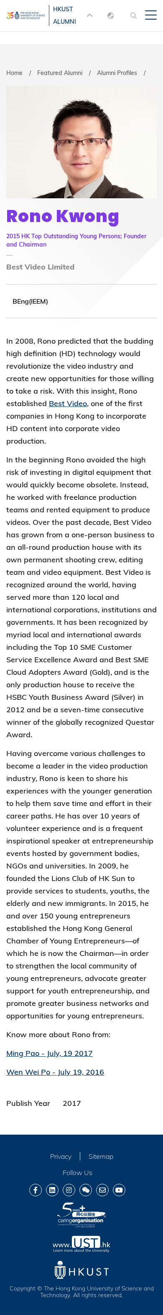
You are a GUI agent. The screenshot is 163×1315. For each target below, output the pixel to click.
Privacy (60, 1156)
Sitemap (101, 1156)
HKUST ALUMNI (64, 15)
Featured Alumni (59, 73)
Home (14, 73)
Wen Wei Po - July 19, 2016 (55, 1072)
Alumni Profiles (117, 73)
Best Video (68, 403)
